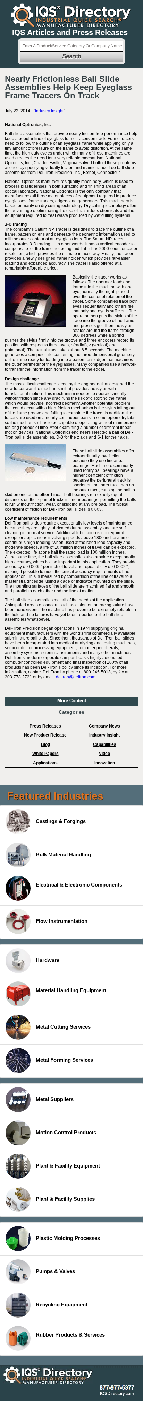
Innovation (104, 762)
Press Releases (45, 726)
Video (104, 753)
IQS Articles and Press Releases (70, 32)
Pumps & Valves (55, 1271)
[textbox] (71, 46)
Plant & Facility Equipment (68, 1166)
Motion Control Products (66, 1132)
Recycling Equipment (61, 1304)
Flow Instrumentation (61, 921)
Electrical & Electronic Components (79, 885)
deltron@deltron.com (75, 677)
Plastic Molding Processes (68, 1238)
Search (71, 56)
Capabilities (104, 744)
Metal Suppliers (55, 1099)
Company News (104, 726)
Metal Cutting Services (63, 1027)
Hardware (47, 960)
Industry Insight (49, 110)
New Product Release (45, 735)
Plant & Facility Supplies (65, 1199)
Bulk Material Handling (63, 854)
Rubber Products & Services (70, 1335)
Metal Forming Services (64, 1060)
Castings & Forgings (61, 821)
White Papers (45, 753)
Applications (45, 762)
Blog (45, 744)
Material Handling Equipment (71, 990)
